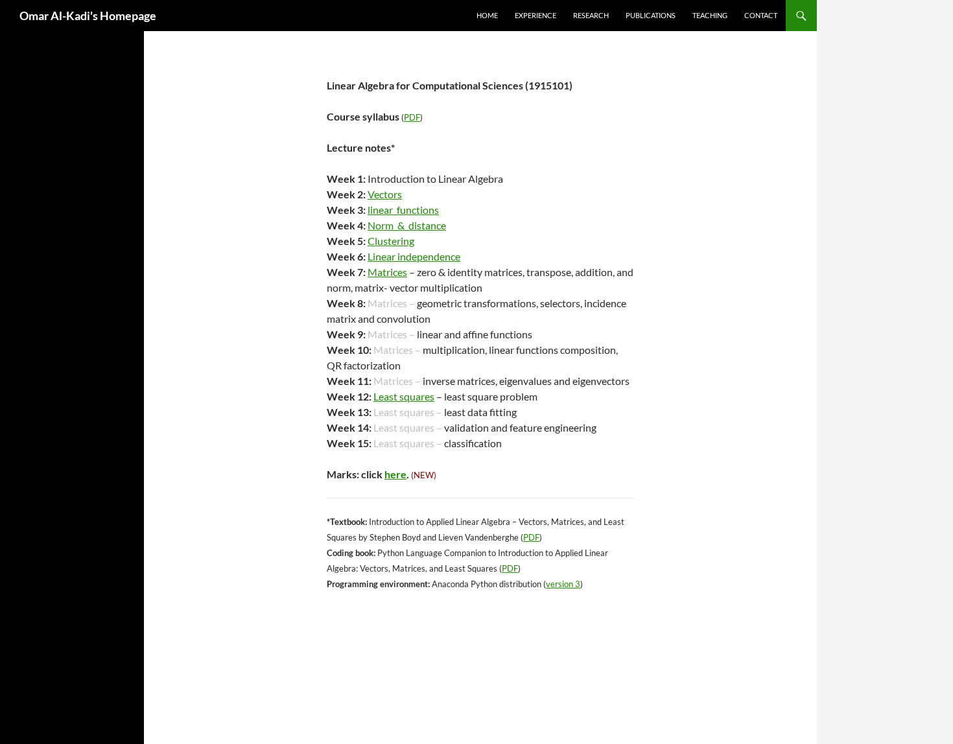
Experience (535, 15)
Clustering (391, 241)
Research (591, 15)
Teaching (709, 15)
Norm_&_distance (407, 225)
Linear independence (414, 256)
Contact (760, 15)
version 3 (563, 584)
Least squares (403, 396)
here (395, 474)
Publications (651, 15)
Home (487, 15)
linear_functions (403, 209)
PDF (412, 117)
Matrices (387, 272)
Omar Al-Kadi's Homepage (87, 15)
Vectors (385, 194)
